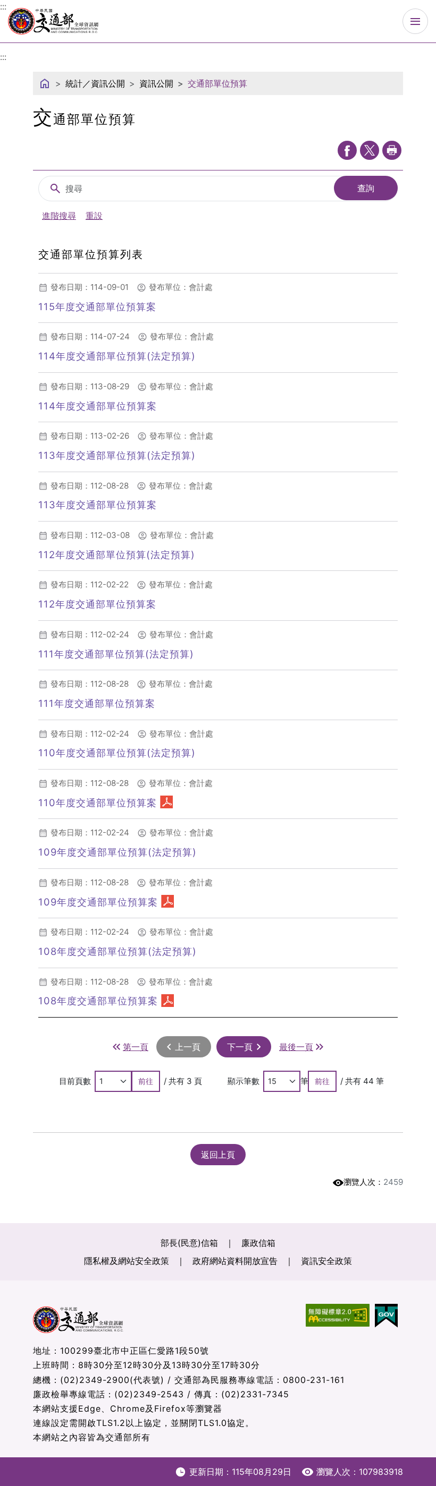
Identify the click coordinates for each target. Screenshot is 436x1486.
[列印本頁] (391, 150)
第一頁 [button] (135, 1046)
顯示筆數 (243, 1081)
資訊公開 (156, 83)
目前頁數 (75, 1081)
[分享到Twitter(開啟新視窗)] (369, 150)
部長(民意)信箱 (189, 1242)
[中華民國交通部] (53, 19)
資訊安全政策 (326, 1261)
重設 (94, 215)
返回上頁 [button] (218, 1154)
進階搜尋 (59, 215)
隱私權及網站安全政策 (126, 1261)
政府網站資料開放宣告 (235, 1261)
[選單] (415, 21)
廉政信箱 (258, 1242)
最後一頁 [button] (296, 1046)
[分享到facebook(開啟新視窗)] (347, 150)
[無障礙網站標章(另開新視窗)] (340, 1316)
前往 (145, 1081)
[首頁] (44, 83)
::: (3, 57)
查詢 (365, 188)
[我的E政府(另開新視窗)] (389, 1316)
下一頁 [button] (240, 1046)
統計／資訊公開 (95, 83)
